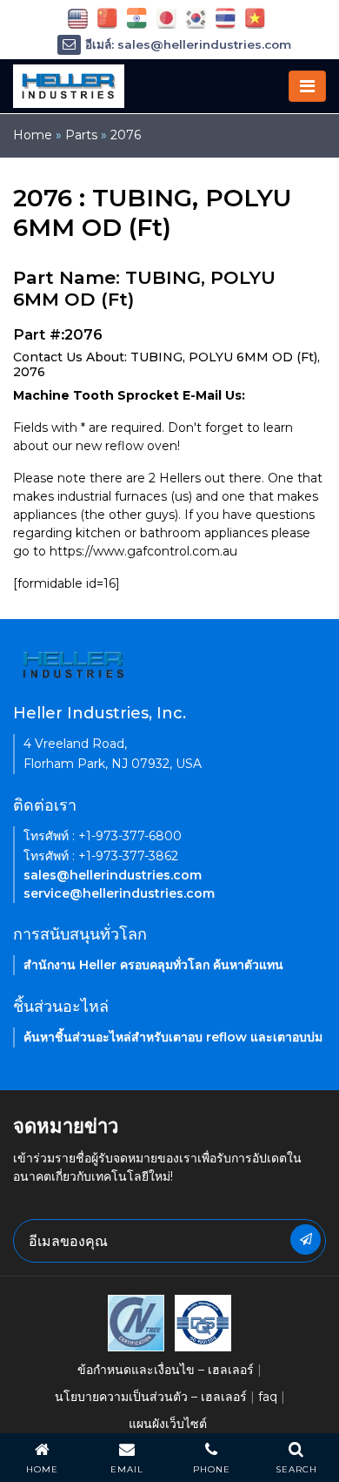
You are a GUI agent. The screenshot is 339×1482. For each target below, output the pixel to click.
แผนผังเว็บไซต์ (168, 1423)
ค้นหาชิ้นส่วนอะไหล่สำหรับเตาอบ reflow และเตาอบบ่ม (172, 1037)
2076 (125, 135)
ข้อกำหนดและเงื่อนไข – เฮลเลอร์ (165, 1370)
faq (267, 1397)
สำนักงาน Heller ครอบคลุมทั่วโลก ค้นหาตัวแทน (153, 965)
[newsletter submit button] (305, 1239)
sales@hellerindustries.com (112, 875)
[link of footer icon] (136, 1322)
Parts (81, 135)
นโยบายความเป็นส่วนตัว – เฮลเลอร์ (151, 1397)
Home (32, 135)
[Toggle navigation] (307, 86)
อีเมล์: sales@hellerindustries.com (188, 44)
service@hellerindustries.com (119, 893)
